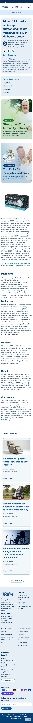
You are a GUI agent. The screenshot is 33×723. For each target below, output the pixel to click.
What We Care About (6, 634)
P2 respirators (10, 420)
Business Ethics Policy (7, 637)
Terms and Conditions (23, 640)
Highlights (7, 83)
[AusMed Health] (7, 594)
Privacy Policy (21, 634)
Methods (7, 89)
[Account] (21, 7)
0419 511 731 (9, 660)
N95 (2, 420)
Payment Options (22, 642)
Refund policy (21, 648)
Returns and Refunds (23, 637)
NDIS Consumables (6, 640)
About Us (3, 631)
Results (6, 92)
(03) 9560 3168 (22, 603)
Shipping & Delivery (23, 631)
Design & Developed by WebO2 (17, 721)
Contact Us (26, 2)
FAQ (2, 642)
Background (8, 86)
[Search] (12, 7)
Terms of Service (22, 645)
